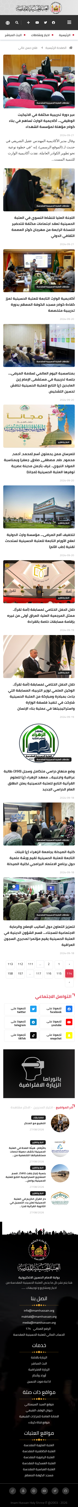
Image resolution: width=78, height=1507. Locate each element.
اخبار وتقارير (63, 442)
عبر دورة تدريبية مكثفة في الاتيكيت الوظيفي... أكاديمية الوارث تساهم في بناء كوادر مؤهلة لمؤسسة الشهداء (42, 120)
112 (20, 964)
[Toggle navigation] (69, 22)
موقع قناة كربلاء (39, 1422)
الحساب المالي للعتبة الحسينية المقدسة (39, 1334)
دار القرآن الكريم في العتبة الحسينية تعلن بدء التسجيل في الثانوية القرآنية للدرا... (28, 1202)
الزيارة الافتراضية (39, 1369)
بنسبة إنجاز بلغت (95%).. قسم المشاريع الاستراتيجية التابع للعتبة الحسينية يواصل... (26, 1177)
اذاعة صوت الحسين (39, 1381)
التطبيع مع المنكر (35, 1123)
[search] (17, 22)
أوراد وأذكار (39, 1375)
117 (38, 973)
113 (10, 964)
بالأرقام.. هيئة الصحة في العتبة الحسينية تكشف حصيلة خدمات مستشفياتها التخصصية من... (27, 1151)
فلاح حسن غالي (27, 48)
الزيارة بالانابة (39, 1357)
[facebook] (53, 22)
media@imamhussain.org (39, 1322)
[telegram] (33, 1490)
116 (48, 973)
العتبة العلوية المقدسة (39, 1445)
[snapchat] (23, 1490)
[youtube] (37, 22)
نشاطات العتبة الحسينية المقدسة (53, 103)
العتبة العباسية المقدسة (39, 1469)
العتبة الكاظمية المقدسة (39, 1451)
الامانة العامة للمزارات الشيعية (39, 1416)
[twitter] (45, 22)
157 (20, 973)
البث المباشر (39, 1363)
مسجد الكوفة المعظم (39, 1475)
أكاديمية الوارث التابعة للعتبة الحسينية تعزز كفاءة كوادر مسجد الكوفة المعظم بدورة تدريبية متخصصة (40, 304)
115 (59, 973)
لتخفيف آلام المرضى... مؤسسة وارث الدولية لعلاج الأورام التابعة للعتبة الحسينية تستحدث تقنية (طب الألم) (40, 540)
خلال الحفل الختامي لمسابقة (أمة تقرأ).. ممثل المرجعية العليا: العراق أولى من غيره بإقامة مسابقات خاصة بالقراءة (41, 615)
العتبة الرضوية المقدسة (39, 1457)
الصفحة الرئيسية (56, 48)
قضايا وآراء (38, 1118)
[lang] (7, 22)
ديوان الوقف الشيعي (39, 1410)
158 (10, 973)
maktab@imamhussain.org (39, 1316)
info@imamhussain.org (39, 1310)
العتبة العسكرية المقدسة (39, 1463)
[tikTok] (12, 1490)
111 (30, 964)
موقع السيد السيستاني (39, 1404)
